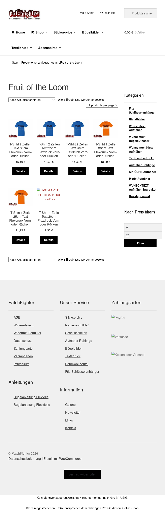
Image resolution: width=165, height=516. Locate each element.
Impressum (21, 364)
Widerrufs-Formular (27, 332)
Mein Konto (87, 13)
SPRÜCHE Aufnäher (142, 172)
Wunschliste (108, 13)
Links (69, 420)
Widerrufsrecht (24, 325)
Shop (39, 32)
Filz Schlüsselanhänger (142, 110)
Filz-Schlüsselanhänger (82, 371)
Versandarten (23, 356)
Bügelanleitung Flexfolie (31, 397)
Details (20, 171)
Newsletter (72, 412)
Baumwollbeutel (76, 364)
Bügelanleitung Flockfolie (32, 404)
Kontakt (70, 428)
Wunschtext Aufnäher (137, 128)
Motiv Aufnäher (139, 179)
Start (15, 62)
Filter (140, 243)
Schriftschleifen (76, 332)
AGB (17, 317)
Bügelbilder (91, 32)
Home (20, 32)
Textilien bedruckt (141, 158)
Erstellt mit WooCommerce (62, 458)
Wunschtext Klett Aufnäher (141, 149)
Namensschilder (77, 325)
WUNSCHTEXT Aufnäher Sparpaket (142, 187)
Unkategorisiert (139, 196)
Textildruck (19, 47)
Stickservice (63, 32)
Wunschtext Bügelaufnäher (139, 139)
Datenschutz (23, 340)
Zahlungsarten (24, 348)
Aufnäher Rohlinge (142, 165)
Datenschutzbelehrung (24, 458)
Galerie (70, 404)
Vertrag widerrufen (82, 474)
